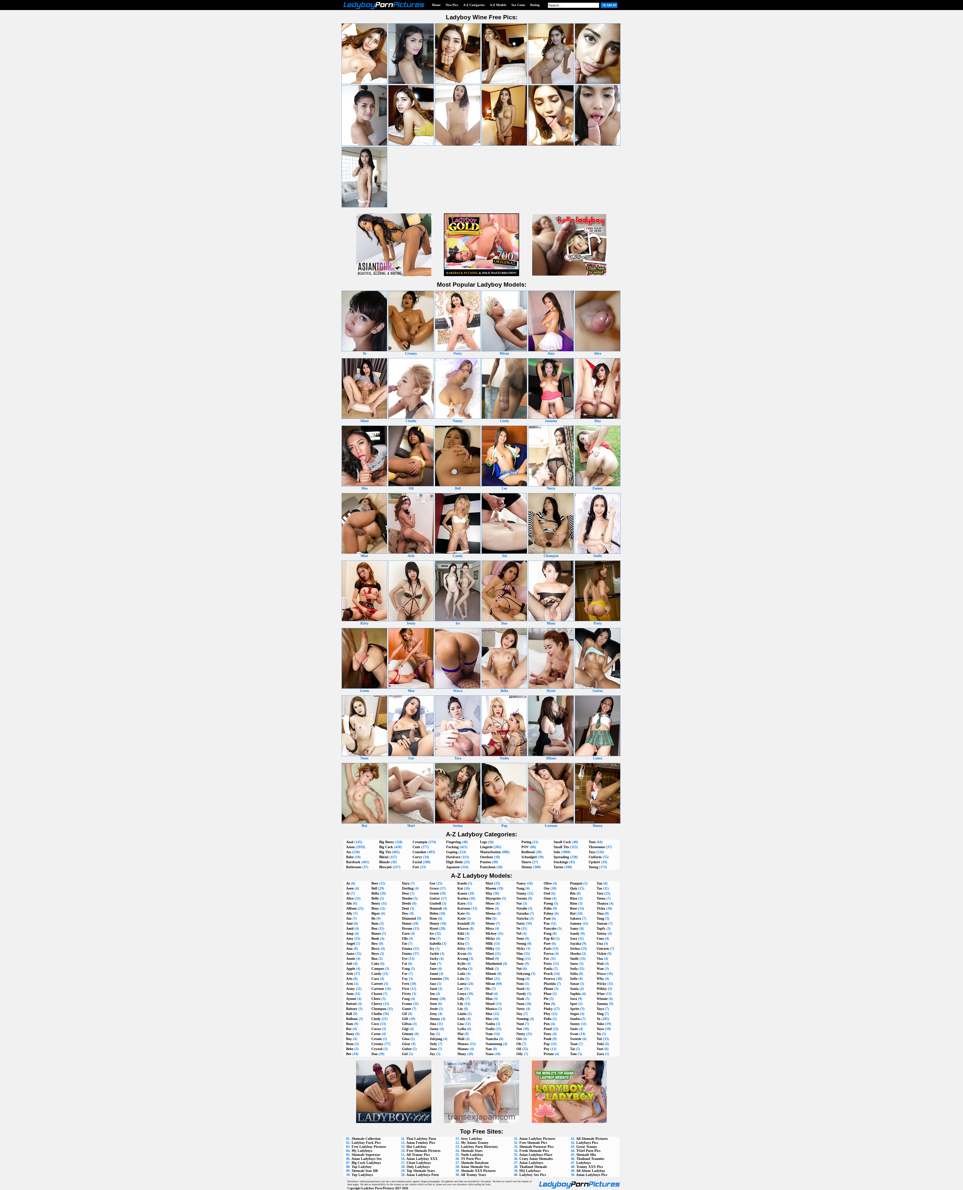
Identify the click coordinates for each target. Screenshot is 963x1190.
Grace (434, 888)
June (433, 1049)
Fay (405, 979)
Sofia (574, 974)
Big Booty (386, 842)
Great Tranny (586, 1147)
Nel (518, 933)
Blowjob (385, 867)
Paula (548, 969)
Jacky (434, 959)
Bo (373, 918)
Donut (407, 923)
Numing (522, 1019)
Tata (600, 893)
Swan (574, 1034)
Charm (376, 994)
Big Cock (386, 847)
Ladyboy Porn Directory (479, 1147)
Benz (375, 908)
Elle (405, 938)
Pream (549, 1054)
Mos (489, 1019)
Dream (407, 928)
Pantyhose (488, 867)
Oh (518, 1044)
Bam (349, 1024)
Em (404, 943)
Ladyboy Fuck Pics (366, 1143)
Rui (573, 913)
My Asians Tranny (475, 1143)
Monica (491, 1009)
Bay (349, 1039)
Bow (374, 943)
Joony (434, 1029)
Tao (599, 888)
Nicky (520, 948)
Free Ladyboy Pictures (369, 1147)
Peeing (526, 842)
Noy (519, 1014)
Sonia (574, 989)
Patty (548, 964)
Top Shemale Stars (421, 1171)
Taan (574, 1044)
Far (405, 974)
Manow (463, 1049)
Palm (548, 908)
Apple (350, 969)
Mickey (491, 933)
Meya (490, 928)
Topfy (601, 928)
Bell (374, 888)
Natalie (521, 908)
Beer (374, 883)
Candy (376, 974)
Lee (460, 989)
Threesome (597, 847)
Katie (461, 918)
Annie (350, 959)
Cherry (376, 1004)
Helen (434, 913)
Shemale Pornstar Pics (536, 1147)
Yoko (600, 1024)
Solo (556, 852)
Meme (490, 923)
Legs (483, 842)
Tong (600, 918)
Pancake (550, 928)
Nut (519, 1029)
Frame (407, 1004)
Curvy (417, 857)
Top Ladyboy (362, 1167)
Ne (518, 928)
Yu (599, 1034)
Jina (433, 1024)
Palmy (548, 913)
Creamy (377, 1044)
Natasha (522, 913)
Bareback (353, 862)
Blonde (384, 862)
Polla (547, 1019)
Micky (490, 938)
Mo (488, 989)
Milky (490, 948)
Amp (350, 933)
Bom (374, 923)
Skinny (526, 867)
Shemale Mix (586, 1155)
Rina (573, 898)
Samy (574, 928)
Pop (547, 1044)
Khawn (462, 928)
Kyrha (462, 969)
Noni (520, 984)
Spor (573, 1004)
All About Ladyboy (590, 1171)
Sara (573, 938)
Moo (489, 1014)
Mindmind (494, 964)
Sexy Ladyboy (471, 1139)
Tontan (602, 923)
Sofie (574, 979)
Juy (432, 1054)
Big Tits (385, 852)
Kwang (462, 959)
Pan (547, 923)
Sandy (575, 933)
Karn (461, 903)
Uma (600, 938)
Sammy (576, 923)
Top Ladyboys (362, 1175)
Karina (462, 898)
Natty (520, 923)
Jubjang (436, 1039)
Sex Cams (518, 5)
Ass (348, 852)
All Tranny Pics (418, 1155)
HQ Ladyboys (529, 1171)
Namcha (492, 1039)
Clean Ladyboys (419, 1163)
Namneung (494, 1044)
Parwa (548, 954)
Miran (490, 984)
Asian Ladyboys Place (535, 1155)
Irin (432, 938)
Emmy (407, 954)
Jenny (434, 999)
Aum (350, 994)
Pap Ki (549, 938)
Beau (350, 1044)
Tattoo (558, 867)
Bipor (375, 913)
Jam (433, 964)
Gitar (406, 1044)
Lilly (460, 999)
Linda (461, 1014)
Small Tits (561, 847)
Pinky (548, 1009)
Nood (520, 989)
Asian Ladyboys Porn (422, 1175)
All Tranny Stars (473, 1175)
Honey (434, 923)
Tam (573, 1054)
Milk (489, 943)
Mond (490, 1004)
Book (375, 938)
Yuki (600, 1044)
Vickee (601, 954)
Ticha (601, 908)
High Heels (454, 862)
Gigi (405, 1029)
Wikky (602, 989)
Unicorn (603, 948)
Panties (485, 862)
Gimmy (408, 1034)
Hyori (434, 928)
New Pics (452, 5)
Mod (489, 994)
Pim (547, 1004)
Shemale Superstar (366, 1155)
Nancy (521, 883)
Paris (547, 948)
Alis (349, 903)
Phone (548, 989)
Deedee (407, 898)
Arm (349, 984)
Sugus (574, 1014)
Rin (573, 893)
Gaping (451, 852)
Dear (405, 893)
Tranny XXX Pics (589, 1167)
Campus (377, 969)
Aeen (350, 888)
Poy (546, 1049)
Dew (405, 913)
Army (350, 989)
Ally (349, 913)
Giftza (407, 1024)
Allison (351, 908)
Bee (348, 1054)
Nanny (521, 893)
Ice (432, 933)
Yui (599, 1039)
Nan (489, 1049)
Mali (460, 1039)
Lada (461, 974)
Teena (601, 898)
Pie (546, 999)
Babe (350, 857)
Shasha (575, 954)
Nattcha (522, 918)
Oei (519, 1039)
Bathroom (353, 867)
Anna (350, 954)
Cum (416, 847)
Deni (405, 908)
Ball (349, 1014)
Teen (592, 842)
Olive (548, 883)
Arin (349, 974)
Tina (600, 913)
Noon (520, 1004)
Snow (574, 964)
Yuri (600, 1049)
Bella (375, 893)
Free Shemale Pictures (423, 1151)
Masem (491, 888)
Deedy (406, 903)
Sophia (575, 994)
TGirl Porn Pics (588, 1151)
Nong (520, 979)
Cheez (375, 999)
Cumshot (419, 852)
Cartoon (377, 989)
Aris (349, 979)
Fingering (453, 842)
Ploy (547, 1014)
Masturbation (490, 852)
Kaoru (462, 893)
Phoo (547, 994)
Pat (546, 959)
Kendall (463, 923)
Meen (490, 908)
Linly (461, 1019)
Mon (489, 999)
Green (434, 893)
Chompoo (378, 1009)
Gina (406, 1039)
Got (432, 883)
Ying (600, 1014)
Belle (375, 898)
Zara (600, 1054)
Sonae (574, 984)
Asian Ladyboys (531, 1163)
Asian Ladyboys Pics (591, 1175)
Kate (461, 913)
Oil (518, 1049)
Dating (535, 5)
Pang (547, 933)
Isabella (435, 943)
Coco (375, 1024)
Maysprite (493, 898)
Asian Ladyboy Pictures (537, 1139)
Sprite (574, 1009)
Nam (489, 1034)
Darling (408, 888)
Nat (519, 903)
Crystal (376, 1049)
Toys (592, 852)
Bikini (383, 857)
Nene (520, 938)
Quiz (573, 888)
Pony (547, 1034)
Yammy (602, 1004)
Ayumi (351, 999)
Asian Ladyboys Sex (366, 1159)
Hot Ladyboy (417, 1147)
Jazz (433, 984)
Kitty (461, 948)
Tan (599, 883)
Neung (521, 943)
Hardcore (453, 857)
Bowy (375, 948)
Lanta (461, 984)
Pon (547, 1024)
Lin (460, 1009)
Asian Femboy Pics (420, 1143)
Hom (433, 918)
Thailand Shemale (533, 1167)
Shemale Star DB (365, 1171)
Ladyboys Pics (587, 1143)
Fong (406, 999)
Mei (488, 918)
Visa (600, 959)
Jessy (433, 1014)
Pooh (547, 1039)
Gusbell (435, 903)
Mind (490, 959)
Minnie (491, 974)
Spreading (561, 857)
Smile (574, 959)
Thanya (602, 903)
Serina (575, 948)
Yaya (600, 1009)
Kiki (460, 933)
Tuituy (602, 933)
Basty (350, 1034)
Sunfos (575, 1019)
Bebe (349, 1049)
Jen (432, 994)
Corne (376, 1034)
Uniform (595, 857)
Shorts (526, 862)
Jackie (434, 954)
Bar (349, 1029)
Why (600, 979)
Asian (350, 847)
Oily (519, 1054)
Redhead (528, 852)
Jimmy (435, 1019)
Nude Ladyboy (472, 1155)
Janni (434, 974)
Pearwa (549, 979)
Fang (406, 969)
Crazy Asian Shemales (536, 1159)
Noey (520, 964)
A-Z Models (498, 5)
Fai (404, 964)
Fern (405, 984)
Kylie (461, 964)
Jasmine (436, 979)
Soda (574, 969)
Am (349, 918)
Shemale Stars (472, 1151)
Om (546, 888)
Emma (407, 948)
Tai (572, 1049)
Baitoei (351, 1004)
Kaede (462, 883)
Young (593, 867)
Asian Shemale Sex (475, 1167)
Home (436, 5)
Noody (521, 994)
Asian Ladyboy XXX (422, 1159)
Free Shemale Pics (533, 1143)
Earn (406, 933)
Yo (598, 1019)
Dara (406, 883)
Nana (490, 1054)
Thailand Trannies (590, 1159)
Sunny (575, 1024)
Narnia (521, 898)
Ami (349, 923)
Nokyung (523, 974)
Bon (374, 928)
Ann (349, 948)
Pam (547, 918)
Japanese (453, 867)
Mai (460, 1034)
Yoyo (600, 1029)
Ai (348, 893)
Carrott (377, 984)
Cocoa (376, 1029)
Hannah (436, 908)
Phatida (550, 984)
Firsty (406, 994)
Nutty (520, 1034)
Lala (460, 979)
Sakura (575, 918)
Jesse (433, 1004)
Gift (405, 1019)
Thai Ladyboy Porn (421, 1139)
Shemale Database (475, 1163)
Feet (416, 867)
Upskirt (594, 862)
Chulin (376, 1014)
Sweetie (575, 1039)
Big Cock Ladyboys (366, 1163)
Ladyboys (583, 1163)
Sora (573, 999)
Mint (489, 979)
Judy (433, 1044)
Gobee (407, 1049)
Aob (349, 964)
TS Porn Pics (471, 1159)
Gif (404, 1014)
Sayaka (575, 943)
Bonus (376, 933)
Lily (460, 1004)
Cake (375, 964)
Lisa (460, 1024)
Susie (574, 1029)
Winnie (602, 999)
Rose (573, 908)
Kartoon (463, 908)
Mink (490, 969)
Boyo (375, 954)
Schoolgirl (529, 857)
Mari (489, 883)
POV (525, 847)
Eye (405, 959)
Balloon (352, 1019)
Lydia (461, 1029)
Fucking (452, 847)
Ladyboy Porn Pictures (377, 1188)
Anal (349, 842)
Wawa (601, 974)
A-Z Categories (474, 5)
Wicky (601, 984)
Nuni (520, 1024)
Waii (600, 964)
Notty (520, 1009)
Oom (547, 898)
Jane (433, 969)
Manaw (463, 1044)
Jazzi (433, 989)
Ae (348, 883)
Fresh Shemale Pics (534, 1151)
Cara (375, 979)
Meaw (490, 903)
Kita (460, 943)
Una (600, 943)
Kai (460, 888)
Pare (547, 943)
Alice (350, 898)
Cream (376, 1039)
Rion (573, 903)
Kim (460, 938)
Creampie (420, 842)
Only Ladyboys (418, 1167)
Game (406, 1009)
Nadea (490, 1024)
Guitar (435, 898)
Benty (375, 903)
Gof (405, 1054)
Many (461, 1054)
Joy (432, 1034)
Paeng (548, 903)
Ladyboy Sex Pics (532, 1175)
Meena (491, 913)
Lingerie (486, 847)
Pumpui (576, 883)
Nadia (490, 1029)
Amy (349, 938)
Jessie (434, 1009)
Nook (520, 999)
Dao (374, 1054)
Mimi (490, 954)
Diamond (409, 918)
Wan (600, 969)
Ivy (432, 948)
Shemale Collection (366, 1139)
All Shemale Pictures (592, 1139)
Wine (601, 994)
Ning (520, 959)
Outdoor (486, 857)
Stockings (560, 862)
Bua (374, 959)
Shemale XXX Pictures (478, 1171)
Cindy (376, 1019)
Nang (520, 888)
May (489, 893)
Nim (519, 954)
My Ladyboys (362, 1151)
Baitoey (351, 1009)
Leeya (461, 994)
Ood (547, 893)
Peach (548, 974)
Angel (350, 943)
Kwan (461, 954)
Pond (548, 1029)
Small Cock (562, 842)
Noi (519, 969)
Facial (417, 862)
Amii (350, 928)
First (405, 989)
